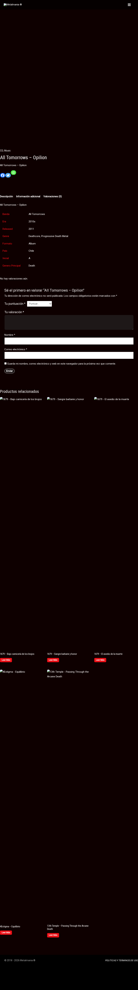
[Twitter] (8, 176)
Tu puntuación (14, 303)
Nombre (9, 334)
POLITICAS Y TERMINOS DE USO (121, 960)
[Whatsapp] (13, 174)
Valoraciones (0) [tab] (52, 196)
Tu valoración (14, 312)
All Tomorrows (37, 214)
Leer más (6, 660)
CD (1, 150)
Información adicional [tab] (28, 196)
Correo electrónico (15, 349)
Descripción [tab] (6, 196)
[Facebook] (2, 176)
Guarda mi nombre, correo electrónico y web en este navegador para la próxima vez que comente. (61, 363)
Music (7, 150)
